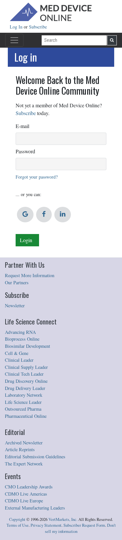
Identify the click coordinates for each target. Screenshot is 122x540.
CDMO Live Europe (24, 501)
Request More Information (29, 275)
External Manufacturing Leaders (35, 508)
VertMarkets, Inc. (62, 519)
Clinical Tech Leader (24, 374)
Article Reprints (20, 449)
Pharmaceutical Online (26, 416)
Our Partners (17, 282)
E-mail (22, 126)
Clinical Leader (19, 360)
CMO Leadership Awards (29, 487)
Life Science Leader (23, 402)
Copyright (17, 519)
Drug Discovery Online (26, 381)
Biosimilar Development (27, 346)
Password (25, 151)
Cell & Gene (16, 353)
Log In (17, 27)
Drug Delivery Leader (25, 388)
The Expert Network (24, 464)
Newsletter (15, 305)
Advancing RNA (20, 332)
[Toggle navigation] (14, 40)
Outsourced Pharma (23, 409)
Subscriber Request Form (84, 525)
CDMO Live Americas (26, 494)
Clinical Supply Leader (26, 367)
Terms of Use (18, 525)
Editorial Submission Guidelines (35, 456)
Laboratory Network (23, 395)
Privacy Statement (46, 525)
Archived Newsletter (24, 443)
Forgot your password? (37, 177)
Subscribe (38, 27)
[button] (25, 214)
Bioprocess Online (22, 339)
